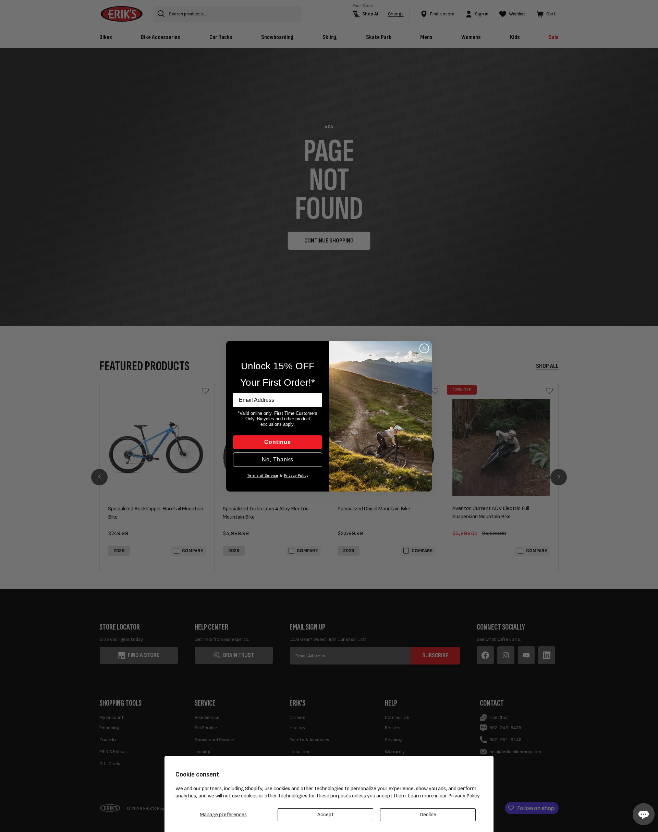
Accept (325, 814)
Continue (277, 442)
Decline (427, 814)
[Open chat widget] (644, 814)
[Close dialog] (424, 348)
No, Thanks (277, 459)
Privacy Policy (464, 796)
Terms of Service (262, 475)
